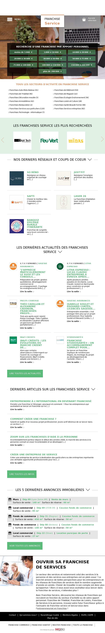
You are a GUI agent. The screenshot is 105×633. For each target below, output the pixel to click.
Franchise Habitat (41, 625)
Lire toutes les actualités (25, 373)
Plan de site (52, 618)
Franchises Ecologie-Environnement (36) (71, 97)
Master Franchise (61, 625)
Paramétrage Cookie (50, 615)
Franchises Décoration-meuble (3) (23, 97)
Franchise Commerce (19, 625)
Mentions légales (70, 615)
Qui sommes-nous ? (28, 615)
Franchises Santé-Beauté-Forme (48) (69, 105)
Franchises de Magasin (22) (65, 94)
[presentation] (2, 140)
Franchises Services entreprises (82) (69, 109)
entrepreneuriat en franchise (52, 608)
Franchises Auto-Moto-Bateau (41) (23, 90)
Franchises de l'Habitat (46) (20, 94)
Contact (12, 615)
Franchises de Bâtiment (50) (66, 90)
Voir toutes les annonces (24, 546)
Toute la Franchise (83, 625)
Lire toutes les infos (21, 474)
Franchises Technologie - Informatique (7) (26, 112)
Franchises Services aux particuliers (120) (26, 109)
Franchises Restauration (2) (20, 105)
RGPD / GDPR (87, 615)
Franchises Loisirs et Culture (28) (68, 101)
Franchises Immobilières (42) (21, 101)
